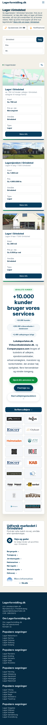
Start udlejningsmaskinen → (23, 397)
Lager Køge (7, 694)
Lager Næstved (9, 681)
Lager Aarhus (8, 638)
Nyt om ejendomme (11, 624)
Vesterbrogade (13, 569)
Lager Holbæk (8, 712)
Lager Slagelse (9, 708)
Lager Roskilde (9, 663)
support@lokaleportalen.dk (14, 611)
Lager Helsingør (9, 678)
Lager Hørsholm (9, 676)
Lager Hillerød (8, 710)
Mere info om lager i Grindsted (26, 22)
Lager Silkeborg (9, 674)
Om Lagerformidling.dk (12, 622)
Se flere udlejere (23, 409)
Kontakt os (7, 627)
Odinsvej (11, 573)
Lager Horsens (9, 658)
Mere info (24, 134)
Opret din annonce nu (23, 380)
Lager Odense (8, 640)
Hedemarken (12, 562)
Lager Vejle (7, 660)
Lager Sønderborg (10, 715)
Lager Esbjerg (8, 645)
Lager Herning (9, 672)
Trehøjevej (11, 555)
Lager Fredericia (9, 692)
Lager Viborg (8, 690)
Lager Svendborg (10, 717)
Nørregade (11, 566)
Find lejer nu (23, 388)
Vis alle (25, 583)
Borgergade (12, 551)
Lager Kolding (8, 656)
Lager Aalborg (9, 642)
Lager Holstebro (9, 697)
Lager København (10, 636)
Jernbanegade (13, 559)
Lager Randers (9, 654)
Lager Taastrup (9, 699)
